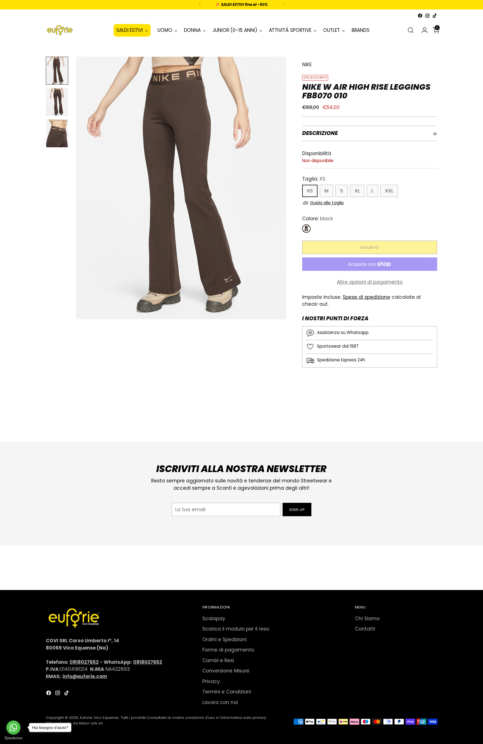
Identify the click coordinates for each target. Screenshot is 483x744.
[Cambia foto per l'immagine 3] (57, 133)
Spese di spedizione (366, 297)
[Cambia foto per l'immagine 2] (57, 102)
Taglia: (313, 179)
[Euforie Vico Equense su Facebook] (420, 15)
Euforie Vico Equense (99, 717)
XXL (389, 191)
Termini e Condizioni (226, 691)
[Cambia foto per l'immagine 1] (57, 71)
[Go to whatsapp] (13, 727)
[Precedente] (200, 5)
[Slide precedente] (419, 422)
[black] (306, 228)
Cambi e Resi (218, 660)
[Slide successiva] (432, 422)
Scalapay (213, 618)
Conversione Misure (225, 670)
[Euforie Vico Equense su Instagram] (427, 15)
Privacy (211, 681)
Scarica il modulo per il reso (235, 628)
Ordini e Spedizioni (224, 639)
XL (357, 191)
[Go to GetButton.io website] (13, 738)
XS (310, 191)
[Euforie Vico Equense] (60, 30)
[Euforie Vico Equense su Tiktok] (434, 15)
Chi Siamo (367, 618)
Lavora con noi (220, 702)
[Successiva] (283, 5)
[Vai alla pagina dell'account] (422, 30)
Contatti (365, 628)
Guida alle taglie (327, 203)
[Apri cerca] (410, 30)
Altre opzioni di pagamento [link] (369, 282)
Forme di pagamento (228, 649)
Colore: (317, 218)
